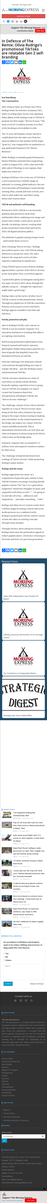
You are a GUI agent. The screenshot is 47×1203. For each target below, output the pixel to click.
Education (5, 1084)
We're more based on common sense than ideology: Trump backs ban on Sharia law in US (27, 899)
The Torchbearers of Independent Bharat (19, 673)
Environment (7, 1092)
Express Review (8, 1095)
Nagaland (17, 818)
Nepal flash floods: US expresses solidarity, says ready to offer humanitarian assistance (26, 912)
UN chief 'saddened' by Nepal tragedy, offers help (28, 922)
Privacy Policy (9, 1113)
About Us (7, 1110)
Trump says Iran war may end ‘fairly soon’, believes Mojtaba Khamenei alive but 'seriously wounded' (28, 873)
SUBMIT (8, 984)
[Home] (21, 9)
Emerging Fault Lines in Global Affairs (17, 715)
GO (4, 1141)
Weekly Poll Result (36, 984)
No (6, 957)
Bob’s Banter (7, 1064)
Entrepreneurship (9, 1090)
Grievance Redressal (12, 1117)
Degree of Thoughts (10, 1070)
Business (5, 1067)
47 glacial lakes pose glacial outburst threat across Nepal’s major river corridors (28, 886)
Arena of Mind (7, 1058)
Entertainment (7, 1087)
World (15, 866)
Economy (5, 1078)
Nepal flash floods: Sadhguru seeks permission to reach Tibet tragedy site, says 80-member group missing (29, 851)
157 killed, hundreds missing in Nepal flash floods (28, 862)
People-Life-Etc (8, 92)
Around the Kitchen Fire (11, 1061)
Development (7, 1073)
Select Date (7, 1132)
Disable (5, 1075)
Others (8, 960)
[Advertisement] (16, 737)
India (15, 831)
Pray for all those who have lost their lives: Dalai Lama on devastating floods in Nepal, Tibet (28, 825)
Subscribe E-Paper (23, 16)
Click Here (40, 31)
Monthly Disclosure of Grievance (16, 1120)
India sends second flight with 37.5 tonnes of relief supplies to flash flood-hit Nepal (28, 838)
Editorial (5, 1081)
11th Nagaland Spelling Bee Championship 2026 (24, 814)
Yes (7, 953)
